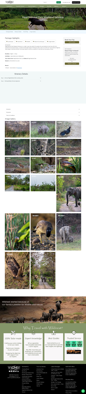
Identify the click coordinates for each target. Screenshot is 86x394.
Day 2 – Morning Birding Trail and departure (10, 81)
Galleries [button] (56, 6)
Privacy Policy (69, 392)
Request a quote (76, 2)
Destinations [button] (9, 6)
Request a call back (72, 63)
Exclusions (8, 112)
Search (58, 2)
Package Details (9, 31)
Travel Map (25, 31)
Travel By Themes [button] (20, 6)
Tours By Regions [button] (32, 6)
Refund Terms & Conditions (71, 390)
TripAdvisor (19, 67)
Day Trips (49, 6)
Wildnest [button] (64, 6)
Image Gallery (33, 31)
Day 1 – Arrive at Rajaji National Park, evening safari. (12, 78)
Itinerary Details (18, 31)
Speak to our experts (8, 319)
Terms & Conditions (10, 115)
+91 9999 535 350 (66, 2)
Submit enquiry (72, 42)
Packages (42, 6)
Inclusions (8, 109)
